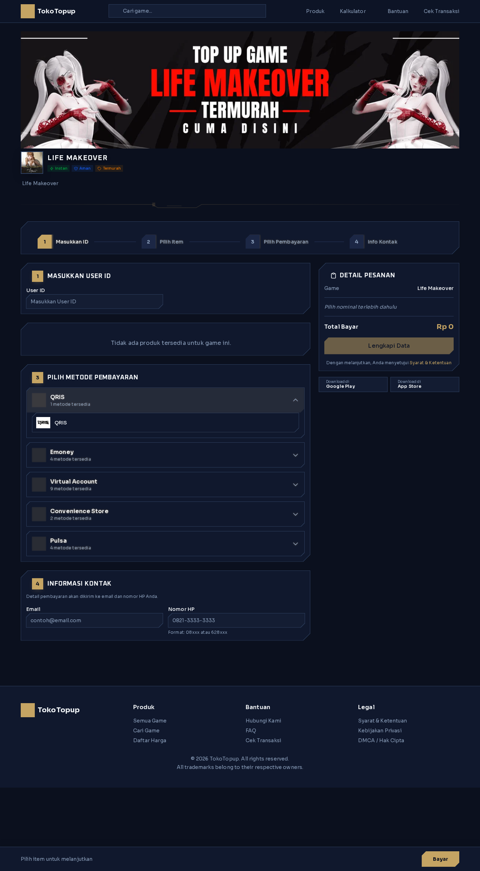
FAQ (251, 730)
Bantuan (398, 11)
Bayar (440, 859)
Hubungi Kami (263, 721)
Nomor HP (181, 609)
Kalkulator (353, 11)
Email (33, 609)
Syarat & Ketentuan (431, 362)
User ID (35, 290)
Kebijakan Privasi (380, 730)
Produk (315, 11)
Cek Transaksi (441, 11)
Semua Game (150, 721)
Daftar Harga (149, 740)
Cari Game (146, 730)
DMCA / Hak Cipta (381, 740)
